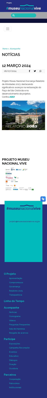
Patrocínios (14, 383)
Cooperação (15, 379)
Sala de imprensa (17, 329)
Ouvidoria (13, 368)
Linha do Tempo (14, 301)
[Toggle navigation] (7, 28)
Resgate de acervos (18, 333)
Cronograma (14, 316)
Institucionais (15, 387)
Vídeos (12, 320)
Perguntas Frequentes (19, 324)
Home (4, 49)
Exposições (14, 343)
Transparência (15, 295)
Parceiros (10, 374)
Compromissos (16, 282)
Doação (12, 364)
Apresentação (15, 278)
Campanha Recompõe (19, 348)
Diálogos (13, 360)
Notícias (13, 312)
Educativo (14, 356)
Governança (14, 286)
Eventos (13, 352)
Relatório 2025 (16, 291)
